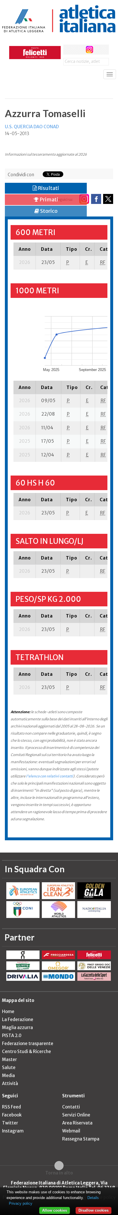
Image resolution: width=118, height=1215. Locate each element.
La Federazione (17, 1019)
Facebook (11, 1115)
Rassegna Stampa (80, 1139)
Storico (48, 211)
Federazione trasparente (27, 1043)
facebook (68, 49)
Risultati (48, 188)
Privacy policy (20, 1203)
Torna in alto (59, 1172)
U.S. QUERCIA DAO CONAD (32, 126)
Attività (10, 1083)
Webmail (71, 1131)
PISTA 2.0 (11, 1035)
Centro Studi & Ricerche (26, 1051)
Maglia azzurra (17, 1027)
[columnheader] (24, 249)
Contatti (71, 1107)
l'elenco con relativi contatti (49, 776)
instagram (89, 49)
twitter (78, 49)
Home (8, 1011)
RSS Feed (11, 1107)
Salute (8, 1067)
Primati (48, 199)
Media (8, 1075)
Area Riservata (77, 1123)
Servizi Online (76, 1115)
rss (100, 49)
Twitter (10, 1123)
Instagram (12, 1131)
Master (9, 1059)
